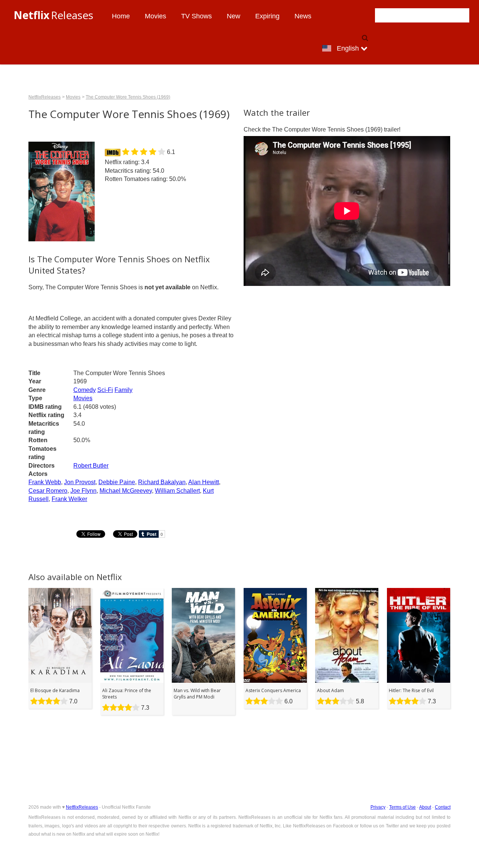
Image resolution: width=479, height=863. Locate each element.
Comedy (84, 390)
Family (123, 390)
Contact (443, 807)
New (233, 16)
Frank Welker (69, 499)
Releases (53, 15)
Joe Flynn (83, 491)
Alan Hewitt (203, 482)
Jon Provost (79, 482)
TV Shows (196, 16)
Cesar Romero (47, 491)
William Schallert (177, 491)
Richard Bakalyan (162, 482)
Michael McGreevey (126, 491)
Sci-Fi (105, 390)
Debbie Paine (116, 482)
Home (121, 16)
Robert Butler (91, 465)
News (303, 16)
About (425, 807)
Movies (155, 16)
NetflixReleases (44, 97)
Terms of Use (402, 807)
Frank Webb (44, 482)
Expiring (267, 16)
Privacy (377, 807)
